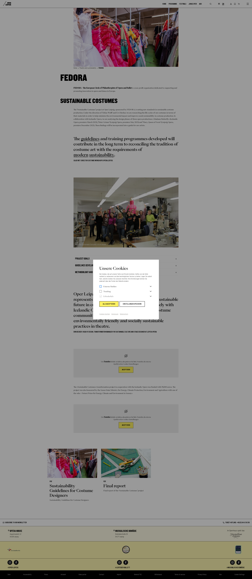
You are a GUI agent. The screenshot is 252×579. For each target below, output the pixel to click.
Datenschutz (124, 314)
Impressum (114, 314)
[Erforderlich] (100, 296)
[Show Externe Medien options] (151, 287)
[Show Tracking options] (151, 291)
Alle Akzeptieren (109, 304)
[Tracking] (100, 291)
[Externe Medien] (100, 286)
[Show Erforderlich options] (151, 296)
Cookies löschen (104, 314)
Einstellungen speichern (132, 304)
